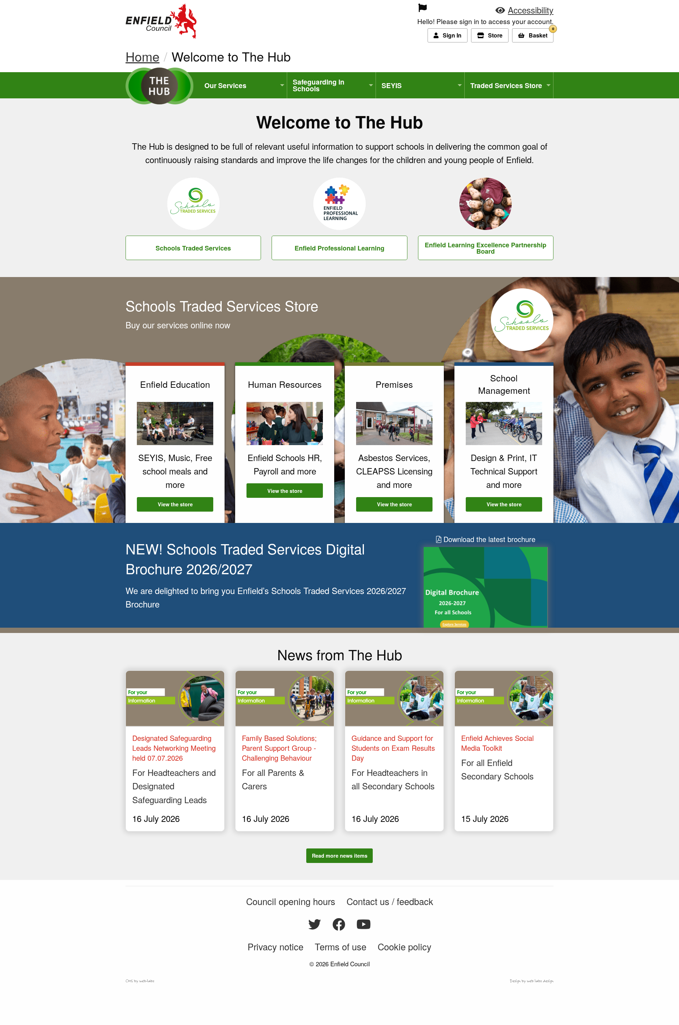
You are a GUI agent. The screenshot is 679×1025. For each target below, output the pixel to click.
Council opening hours (290, 901)
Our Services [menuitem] (225, 85)
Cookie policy (404, 946)
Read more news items (339, 855)
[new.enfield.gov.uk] (161, 19)
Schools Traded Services (193, 248)
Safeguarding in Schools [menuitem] (318, 85)
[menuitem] (374, 8)
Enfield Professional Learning (339, 248)
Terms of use (340, 946)
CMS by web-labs (140, 981)
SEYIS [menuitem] (392, 85)
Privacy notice (275, 946)
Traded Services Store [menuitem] (506, 85)
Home (142, 56)
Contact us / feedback (390, 901)
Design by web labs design (531, 981)
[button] (524, 10)
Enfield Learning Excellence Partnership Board (485, 248)
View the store (185, 504)
